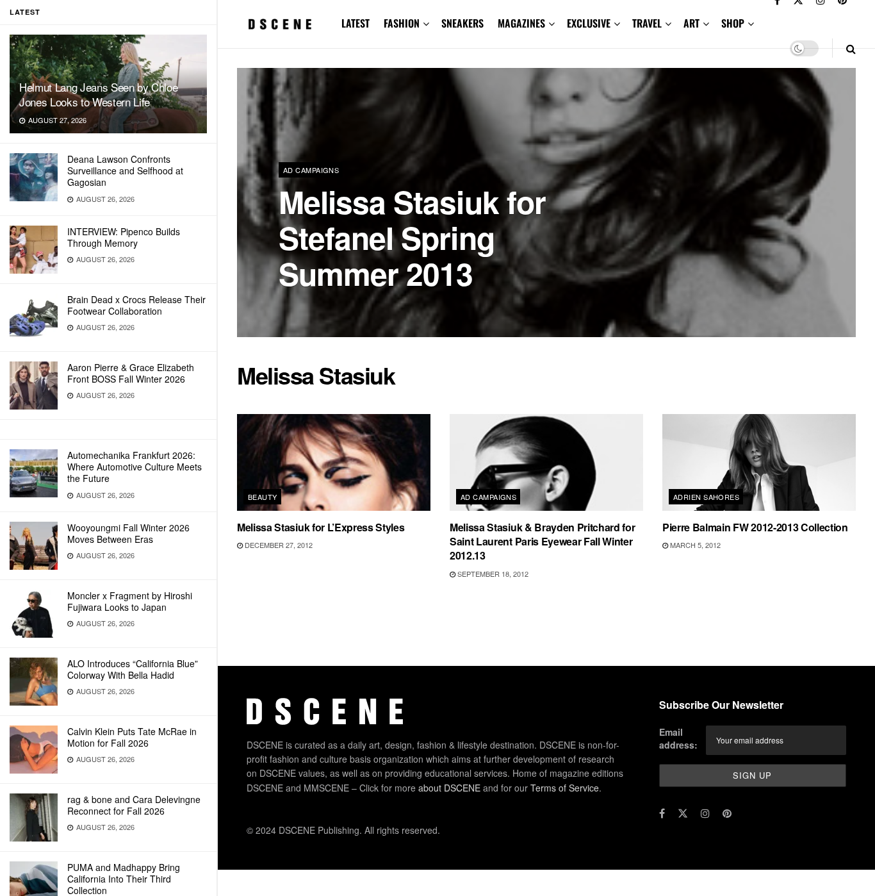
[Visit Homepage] (280, 24)
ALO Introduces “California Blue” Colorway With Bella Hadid (132, 669)
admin (301, 307)
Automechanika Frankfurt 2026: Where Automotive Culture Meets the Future (134, 467)
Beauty (262, 497)
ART (691, 23)
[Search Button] (851, 48)
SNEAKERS (462, 23)
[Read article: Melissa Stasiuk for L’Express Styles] (333, 462)
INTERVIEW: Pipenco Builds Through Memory (123, 237)
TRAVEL (647, 23)
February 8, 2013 (357, 307)
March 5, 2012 (694, 545)
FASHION (402, 23)
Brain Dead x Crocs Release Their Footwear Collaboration (136, 305)
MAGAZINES (521, 23)
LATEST (355, 23)
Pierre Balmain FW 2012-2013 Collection (755, 527)
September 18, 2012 (491, 573)
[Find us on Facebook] (662, 813)
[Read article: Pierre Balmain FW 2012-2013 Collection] (759, 462)
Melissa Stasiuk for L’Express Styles (320, 527)
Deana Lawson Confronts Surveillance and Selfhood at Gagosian (125, 170)
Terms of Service (564, 787)
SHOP (732, 23)
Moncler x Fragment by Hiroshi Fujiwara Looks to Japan (129, 601)
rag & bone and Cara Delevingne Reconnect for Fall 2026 (133, 805)
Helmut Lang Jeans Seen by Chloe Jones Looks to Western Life (98, 94)
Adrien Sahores (706, 497)
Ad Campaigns (311, 170)
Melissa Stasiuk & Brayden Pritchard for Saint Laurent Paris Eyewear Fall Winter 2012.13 (542, 541)
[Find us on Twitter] (683, 813)
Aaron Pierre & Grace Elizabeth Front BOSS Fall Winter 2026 (130, 373)
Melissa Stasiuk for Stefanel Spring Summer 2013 (412, 237)
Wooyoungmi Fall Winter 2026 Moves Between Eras (128, 533)
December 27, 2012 (278, 545)
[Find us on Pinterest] (727, 813)
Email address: (678, 738)
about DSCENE (449, 787)
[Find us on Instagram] (705, 813)
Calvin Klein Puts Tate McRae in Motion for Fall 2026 (132, 737)
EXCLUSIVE (588, 23)
